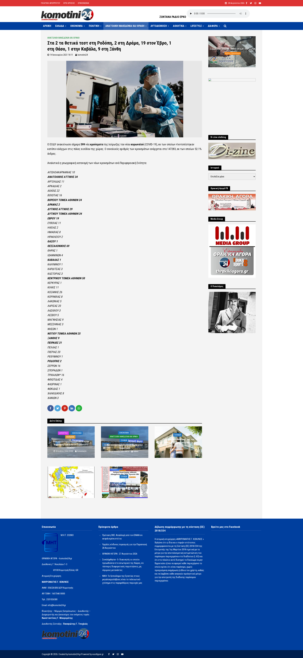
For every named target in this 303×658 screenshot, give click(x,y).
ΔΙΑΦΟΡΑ (213, 25)
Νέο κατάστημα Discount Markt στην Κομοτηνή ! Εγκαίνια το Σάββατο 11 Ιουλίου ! (71, 444)
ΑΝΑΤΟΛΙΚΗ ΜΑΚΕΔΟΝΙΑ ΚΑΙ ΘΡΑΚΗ (124, 25)
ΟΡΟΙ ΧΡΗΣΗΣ (69, 3)
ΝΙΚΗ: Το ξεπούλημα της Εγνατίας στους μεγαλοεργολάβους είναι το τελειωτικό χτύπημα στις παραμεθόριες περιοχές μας (122, 579)
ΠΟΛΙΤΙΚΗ (94, 25)
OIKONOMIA (76, 25)
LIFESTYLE (196, 25)
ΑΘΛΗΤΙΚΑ (178, 25)
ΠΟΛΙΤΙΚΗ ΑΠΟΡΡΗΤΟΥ (50, 3)
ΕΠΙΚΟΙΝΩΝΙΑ (83, 3)
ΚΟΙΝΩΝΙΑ (70, 437)
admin (136, 451)
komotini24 (83, 55)
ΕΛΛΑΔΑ (59, 25)
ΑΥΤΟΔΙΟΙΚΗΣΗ (159, 25)
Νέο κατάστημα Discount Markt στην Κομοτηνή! (125, 446)
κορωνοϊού (137, 144)
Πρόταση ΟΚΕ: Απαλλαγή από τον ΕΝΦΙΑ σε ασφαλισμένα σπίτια (178, 441)
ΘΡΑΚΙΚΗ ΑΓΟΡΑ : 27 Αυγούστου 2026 (124, 481)
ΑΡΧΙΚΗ (47, 25)
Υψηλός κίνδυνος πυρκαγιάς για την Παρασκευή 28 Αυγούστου (71, 483)
